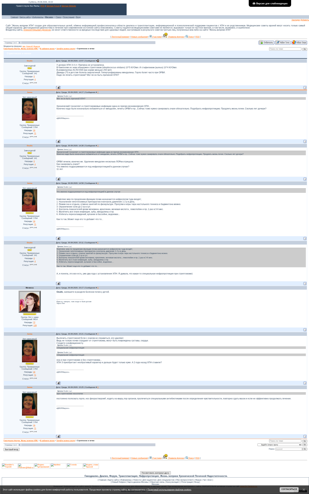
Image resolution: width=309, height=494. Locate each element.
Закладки (295, 20)
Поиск (58, 17)
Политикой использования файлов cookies (169, 489)
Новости (137, 480)
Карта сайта (25, 17)
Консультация (172, 482)
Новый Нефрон (119, 482)
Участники (157, 37)
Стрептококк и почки (85, 49)
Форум (198, 480)
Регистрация (68, 17)
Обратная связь (157, 482)
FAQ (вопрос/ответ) (185, 480)
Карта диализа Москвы (137, 482)
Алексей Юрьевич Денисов (37, 30)
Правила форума (176, 37)
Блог (210, 480)
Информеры (37, 17)
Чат (204, 480)
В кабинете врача (47, 49)
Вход (78, 17)
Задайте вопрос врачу (66, 49)
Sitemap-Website (68, 6)
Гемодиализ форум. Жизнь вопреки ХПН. (21, 49)
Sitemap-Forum (53, 6)
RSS (43, 6)
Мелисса (30, 288)
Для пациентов (149, 480)
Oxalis (30, 61)
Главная (14, 17)
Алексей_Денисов (33, 46)
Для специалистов (166, 480)
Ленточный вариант (120, 37)
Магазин (155, 484)
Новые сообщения (139, 37)
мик (24, 46)
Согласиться (289, 489)
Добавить (304, 20)
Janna (29, 92)
